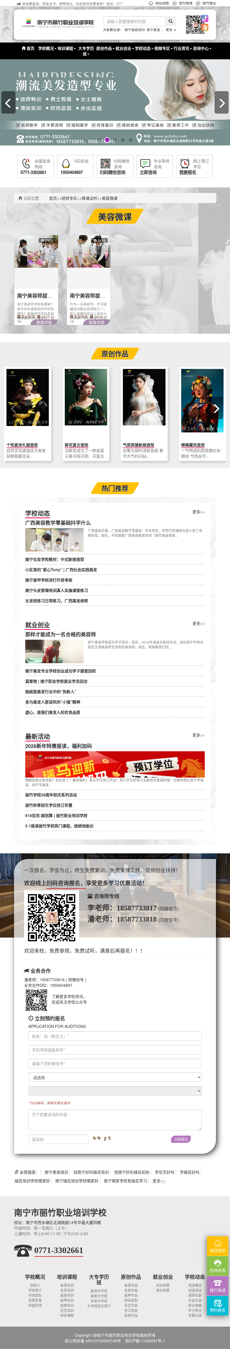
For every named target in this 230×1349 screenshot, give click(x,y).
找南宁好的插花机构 (132, 1172)
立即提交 (181, 1139)
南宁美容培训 (135, 29)
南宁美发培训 (157, 29)
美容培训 (67, 1295)
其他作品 (131, 1315)
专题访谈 (195, 1315)
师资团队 (35, 1295)
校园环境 (35, 1305)
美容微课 (110, 198)
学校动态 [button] (143, 48)
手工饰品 (131, 1310)
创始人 (35, 1285)
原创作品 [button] (104, 48)
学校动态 (195, 1276)
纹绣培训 (67, 1305)
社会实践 (195, 1300)
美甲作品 (131, 1295)
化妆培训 (67, 1290)
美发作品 (131, 1285)
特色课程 (67, 1315)
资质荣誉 (35, 1300)
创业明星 (163, 1285)
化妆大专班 (99, 1300)
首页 (30, 48)
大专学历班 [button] (86, 50)
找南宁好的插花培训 (91, 1172)
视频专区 (69, 198)
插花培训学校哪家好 (32, 1180)
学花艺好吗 (164, 1172)
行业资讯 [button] (181, 48)
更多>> (198, 511)
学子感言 (195, 1310)
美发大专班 (99, 1295)
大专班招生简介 (99, 1305)
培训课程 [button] (65, 48)
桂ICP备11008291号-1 (145, 1340)
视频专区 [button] (162, 48)
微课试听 (89, 198)
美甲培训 (67, 1300)
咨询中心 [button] (201, 48)
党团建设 (195, 1285)
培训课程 (67, 1276)
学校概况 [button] (46, 48)
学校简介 (35, 1290)
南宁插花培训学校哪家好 (76, 1180)
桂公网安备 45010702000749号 (93, 1340)
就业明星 (163, 1290)
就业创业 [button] (123, 48)
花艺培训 (67, 1310)
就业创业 (163, 1276)
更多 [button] (169, 29)
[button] (188, 24)
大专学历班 (99, 1279)
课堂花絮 (195, 1295)
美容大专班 (99, 1290)
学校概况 (35, 1276)
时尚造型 (131, 1300)
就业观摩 (195, 1305)
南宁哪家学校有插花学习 (125, 1180)
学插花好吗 (189, 1172)
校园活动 (195, 1290)
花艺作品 (131, 1305)
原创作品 (131, 1276)
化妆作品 (131, 1290)
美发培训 (67, 1285)
